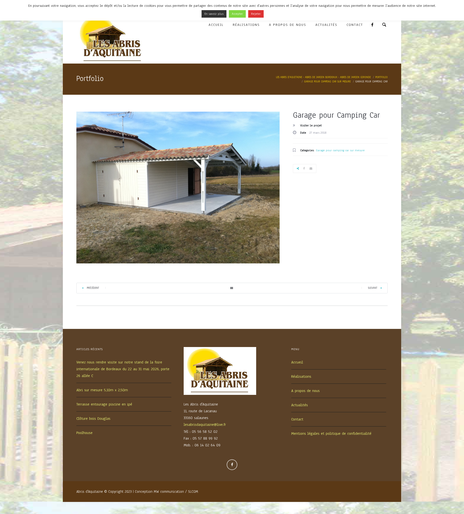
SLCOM (193, 491)
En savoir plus (214, 14)
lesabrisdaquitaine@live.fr (205, 424)
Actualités (326, 24)
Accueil (216, 24)
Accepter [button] (237, 14)
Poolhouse (84, 432)
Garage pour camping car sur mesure (340, 150)
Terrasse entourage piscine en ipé (104, 404)
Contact (355, 24)
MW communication (169, 491)
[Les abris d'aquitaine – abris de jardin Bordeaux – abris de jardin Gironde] (112, 39)
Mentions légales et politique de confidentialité (331, 433)
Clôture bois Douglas (93, 418)
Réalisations (246, 24)
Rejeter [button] (256, 14)
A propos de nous (287, 24)
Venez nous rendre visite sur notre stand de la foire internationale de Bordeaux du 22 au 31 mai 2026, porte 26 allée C (122, 369)
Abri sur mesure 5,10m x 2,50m (102, 390)
